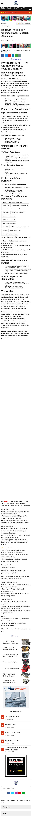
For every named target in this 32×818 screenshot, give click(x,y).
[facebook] (2, 55)
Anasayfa (3, 23)
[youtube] (19, 793)
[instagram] (16, 793)
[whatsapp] (23, 793)
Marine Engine (5, 26)
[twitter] (6, 55)
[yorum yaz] (19, 55)
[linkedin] (9, 55)
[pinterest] (12, 55)
